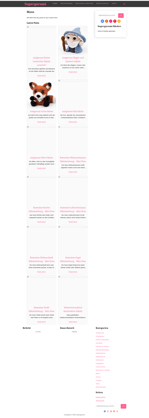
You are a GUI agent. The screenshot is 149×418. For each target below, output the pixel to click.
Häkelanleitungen (102, 350)
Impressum (100, 401)
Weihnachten (101, 387)
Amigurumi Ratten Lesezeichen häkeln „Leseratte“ (41, 61)
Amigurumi (100, 333)
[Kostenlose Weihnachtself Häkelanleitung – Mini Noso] (41, 240)
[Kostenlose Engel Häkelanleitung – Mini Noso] (73, 240)
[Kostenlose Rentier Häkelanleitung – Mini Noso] (41, 190)
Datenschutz (100, 397)
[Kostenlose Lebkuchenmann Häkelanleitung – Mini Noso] (73, 190)
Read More (41, 76)
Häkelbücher (100, 353)
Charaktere (100, 336)
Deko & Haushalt (102, 340)
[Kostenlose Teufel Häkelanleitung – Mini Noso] (41, 290)
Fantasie (99, 343)
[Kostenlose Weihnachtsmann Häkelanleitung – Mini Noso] (73, 140)
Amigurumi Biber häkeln (41, 157)
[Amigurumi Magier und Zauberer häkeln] (73, 40)
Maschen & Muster (103, 370)
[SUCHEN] (121, 15)
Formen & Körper (102, 346)
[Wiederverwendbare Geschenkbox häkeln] (73, 290)
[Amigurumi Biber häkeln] (41, 140)
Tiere (98, 384)
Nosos (98, 377)
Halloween (100, 360)
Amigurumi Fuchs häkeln (41, 111)
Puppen (99, 380)
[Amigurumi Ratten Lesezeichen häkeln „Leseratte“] (41, 40)
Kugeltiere (100, 363)
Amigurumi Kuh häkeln (73, 111)
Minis (98, 373)
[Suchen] (123, 406)
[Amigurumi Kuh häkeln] (73, 94)
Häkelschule (100, 356)
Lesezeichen (100, 367)
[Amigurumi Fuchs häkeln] (41, 94)
